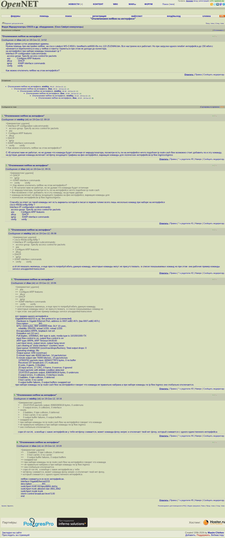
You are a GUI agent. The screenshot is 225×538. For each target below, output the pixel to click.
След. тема (220, 506)
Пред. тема (210, 506)
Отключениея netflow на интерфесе (24, 86)
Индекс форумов (194, 506)
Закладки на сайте (12, 532)
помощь (44, 16)
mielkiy (45, 86)
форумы (15, 16)
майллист (136, 16)
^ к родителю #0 (185, 159)
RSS (222, 107)
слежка (206, 16)
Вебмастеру (217, 535)
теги (172, 4)
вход (196, 1)
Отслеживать (218, 30)
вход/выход (174, 16)
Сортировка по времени (210, 107)
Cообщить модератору (213, 74)
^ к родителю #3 (185, 389)
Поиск (165, 4)
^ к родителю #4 (185, 436)
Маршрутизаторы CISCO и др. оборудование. (31, 27)
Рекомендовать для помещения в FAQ (172, 506)
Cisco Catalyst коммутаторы (69, 27)
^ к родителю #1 (185, 223)
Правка (198, 74)
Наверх (198, 159)
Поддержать (203, 535)
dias (19, 40)
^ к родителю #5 (185, 500)
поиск (68, 16)
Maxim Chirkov (216, 532)
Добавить (190, 535)
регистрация (204, 1)
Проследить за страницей (15, 535)
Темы (203, 506)
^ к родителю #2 (185, 273)
